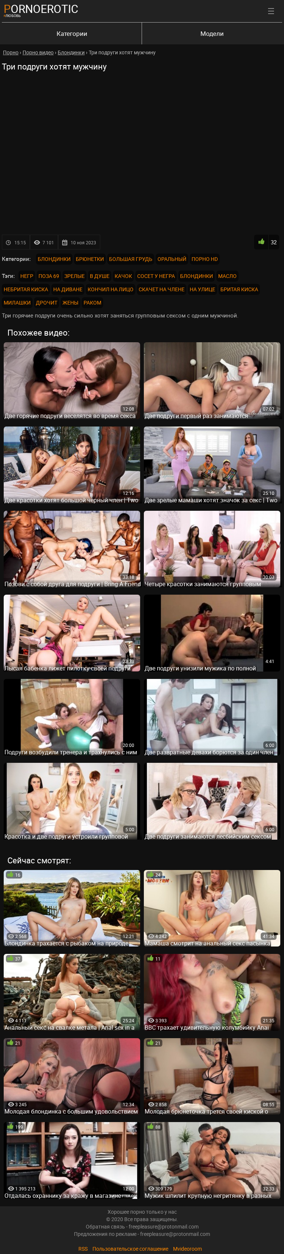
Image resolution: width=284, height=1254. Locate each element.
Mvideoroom (187, 1248)
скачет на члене (162, 289)
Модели (212, 33)
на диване (67, 289)
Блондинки (54, 258)
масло (227, 275)
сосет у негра (156, 275)
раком (92, 302)
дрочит (46, 302)
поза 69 (48, 275)
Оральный (172, 258)
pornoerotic (41, 8)
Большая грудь (130, 258)
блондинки (196, 275)
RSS (83, 1248)
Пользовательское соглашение (130, 1248)
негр (26, 275)
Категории (72, 33)
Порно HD (205, 258)
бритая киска (239, 289)
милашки (17, 302)
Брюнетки (90, 258)
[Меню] (271, 11)
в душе (99, 275)
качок (123, 275)
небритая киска (26, 289)
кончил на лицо (110, 289)
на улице (202, 289)
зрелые (74, 275)
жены (70, 302)
